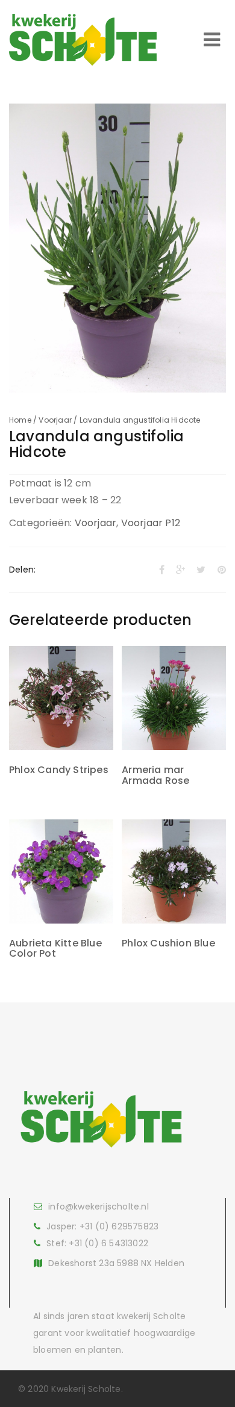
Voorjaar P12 (150, 523)
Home (20, 420)
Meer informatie (61, 720)
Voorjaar (55, 420)
